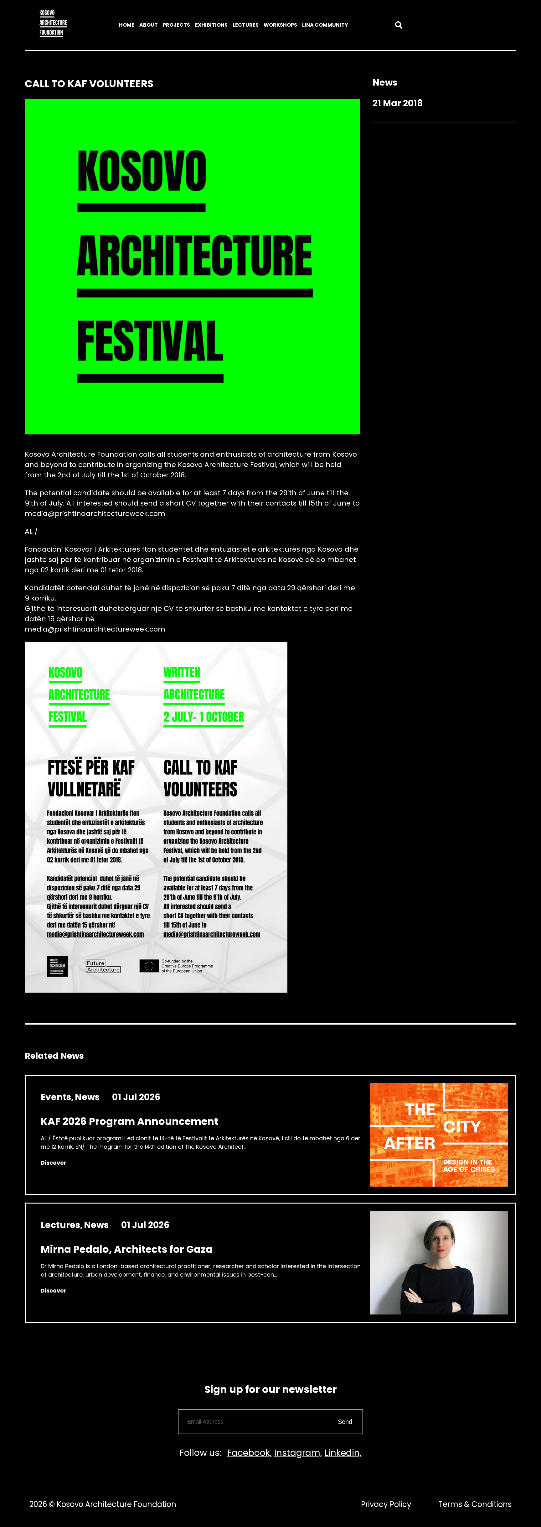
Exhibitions (211, 25)
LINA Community (325, 25)
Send (345, 1421)
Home (126, 25)
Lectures (246, 25)
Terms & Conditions (475, 1504)
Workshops (280, 25)
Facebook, (249, 1453)
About (148, 25)
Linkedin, (343, 1453)
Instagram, (298, 1453)
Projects (176, 25)
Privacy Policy (386, 1504)
